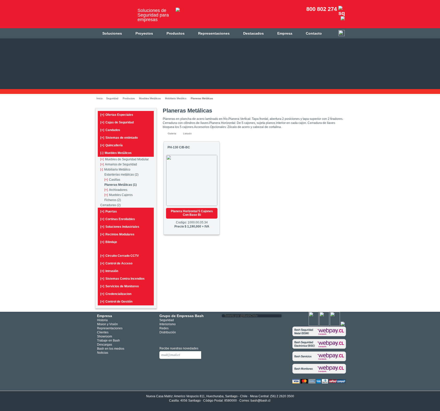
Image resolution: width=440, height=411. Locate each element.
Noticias (102, 353)
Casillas (112, 179)
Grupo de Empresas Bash (181, 316)
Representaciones (214, 33)
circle (170, 339)
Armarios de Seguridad (118, 164)
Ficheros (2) (112, 200)
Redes (164, 328)
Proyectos (144, 33)
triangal (185, 339)
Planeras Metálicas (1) (120, 185)
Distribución (167, 332)
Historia (102, 320)
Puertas (108, 211)
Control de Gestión (116, 301)
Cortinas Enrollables (117, 219)
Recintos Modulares (117, 234)
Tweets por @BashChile (241, 316)
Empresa (284, 33)
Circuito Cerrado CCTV (119, 256)
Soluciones (112, 33)
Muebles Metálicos (150, 98)
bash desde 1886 (114, 16)
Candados (110, 130)
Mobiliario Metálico (175, 98)
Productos (176, 33)
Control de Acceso (116, 263)
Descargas (104, 344)
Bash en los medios (110, 348)
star (177, 339)
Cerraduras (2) (110, 205)
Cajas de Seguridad (117, 122)
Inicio (100, 98)
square (162, 339)
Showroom (104, 336)
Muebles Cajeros (118, 195)
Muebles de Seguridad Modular (124, 159)
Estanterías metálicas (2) (121, 174)
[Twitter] (324, 325)
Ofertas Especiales (116, 115)
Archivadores (115, 190)
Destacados (253, 33)
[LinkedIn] (343, 325)
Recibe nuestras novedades (178, 348)
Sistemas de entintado (119, 137)
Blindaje (108, 242)
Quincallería (111, 145)
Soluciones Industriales (119, 227)
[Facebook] (314, 325)
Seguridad (112, 98)
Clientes (102, 332)
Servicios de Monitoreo (119, 286)
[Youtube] (335, 325)
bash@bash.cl (260, 400)
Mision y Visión (107, 324)
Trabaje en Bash (108, 340)
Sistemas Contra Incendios (122, 278)
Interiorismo (167, 324)
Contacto (314, 33)
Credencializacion (115, 294)
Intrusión (109, 271)
